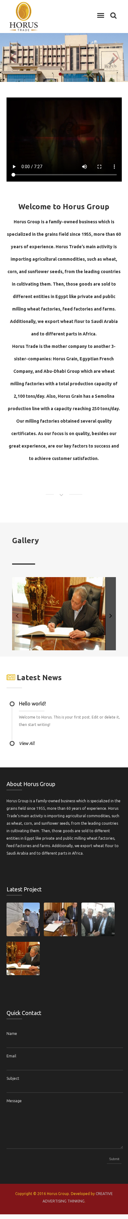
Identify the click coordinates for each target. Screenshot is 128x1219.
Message (14, 1101)
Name (12, 1034)
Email (11, 1056)
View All (26, 743)
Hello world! (32, 703)
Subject (13, 1078)
